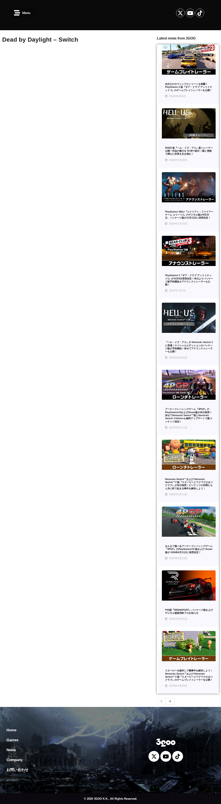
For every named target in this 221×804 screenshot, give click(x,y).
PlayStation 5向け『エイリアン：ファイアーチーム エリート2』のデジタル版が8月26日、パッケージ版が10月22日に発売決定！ (189, 214)
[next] (170, 701)
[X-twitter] (180, 13)
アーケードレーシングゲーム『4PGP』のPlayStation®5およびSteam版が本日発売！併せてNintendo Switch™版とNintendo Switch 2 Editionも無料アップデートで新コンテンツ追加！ (188, 415)
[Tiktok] (200, 13)
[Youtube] (190, 13)
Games (12, 740)
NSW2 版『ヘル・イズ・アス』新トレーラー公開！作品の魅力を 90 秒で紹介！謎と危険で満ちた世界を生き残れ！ (189, 150)
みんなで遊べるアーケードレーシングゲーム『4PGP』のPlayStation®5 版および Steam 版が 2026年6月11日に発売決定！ (189, 549)
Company (14, 760)
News (11, 750)
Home (11, 730)
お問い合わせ (17, 770)
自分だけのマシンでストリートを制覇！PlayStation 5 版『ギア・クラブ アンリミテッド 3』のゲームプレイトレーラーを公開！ (188, 87)
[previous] (161, 701)
